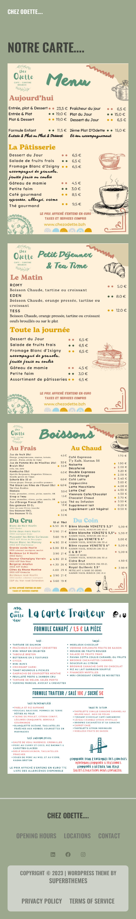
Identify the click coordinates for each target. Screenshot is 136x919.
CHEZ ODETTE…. (25, 11)
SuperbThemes (68, 880)
